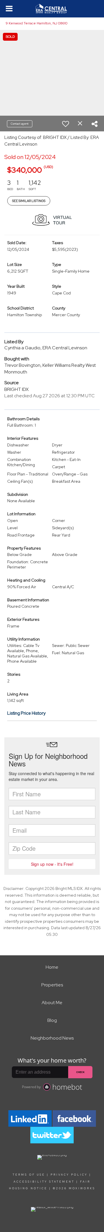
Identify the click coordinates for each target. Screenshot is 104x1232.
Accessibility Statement (44, 1181)
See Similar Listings (28, 201)
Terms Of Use (29, 1174)
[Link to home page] (52, 8)
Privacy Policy (69, 1174)
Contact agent (20, 124)
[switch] (65, 123)
